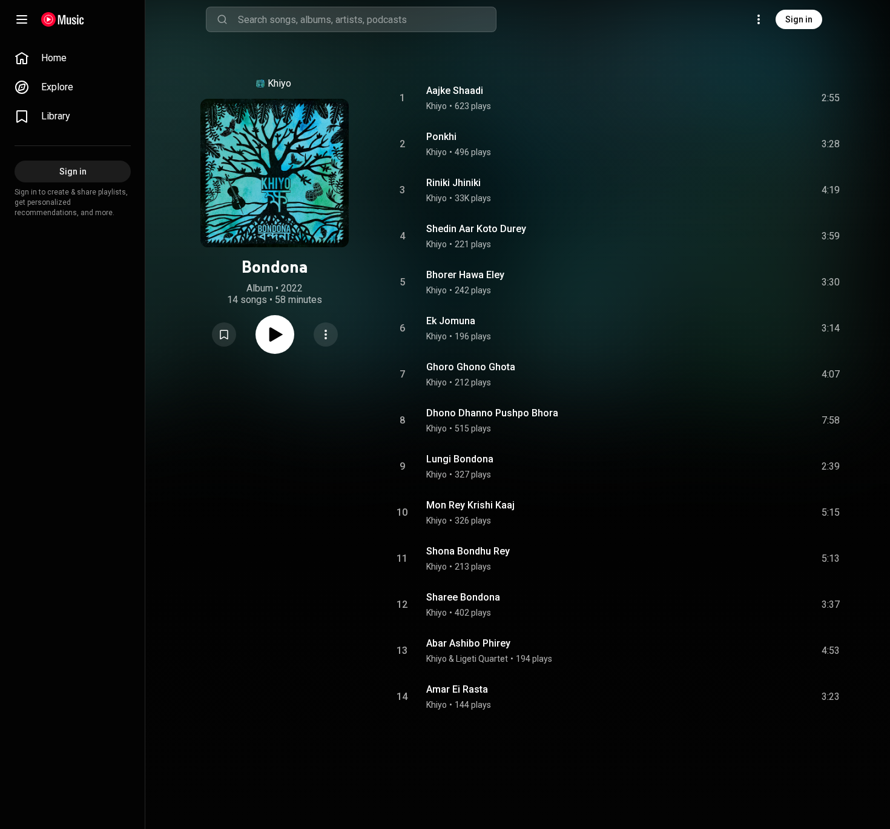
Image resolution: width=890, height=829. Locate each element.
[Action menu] (326, 334)
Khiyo (279, 83)
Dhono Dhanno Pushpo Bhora (492, 413)
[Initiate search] (222, 19)
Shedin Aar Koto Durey (476, 229)
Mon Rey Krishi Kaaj (470, 505)
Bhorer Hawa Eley (465, 275)
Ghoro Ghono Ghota (470, 367)
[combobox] (367, 19)
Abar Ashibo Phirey (468, 643)
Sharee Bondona (463, 597)
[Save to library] (224, 334)
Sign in (799, 19)
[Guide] (22, 19)
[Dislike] (762, 98)
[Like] (739, 98)
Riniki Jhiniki (453, 182)
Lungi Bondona (459, 459)
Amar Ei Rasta (457, 689)
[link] (72, 58)
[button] (224, 334)
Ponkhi (441, 136)
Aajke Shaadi (454, 90)
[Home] (62, 19)
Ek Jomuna (450, 321)
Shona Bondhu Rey (468, 551)
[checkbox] (831, 98)
